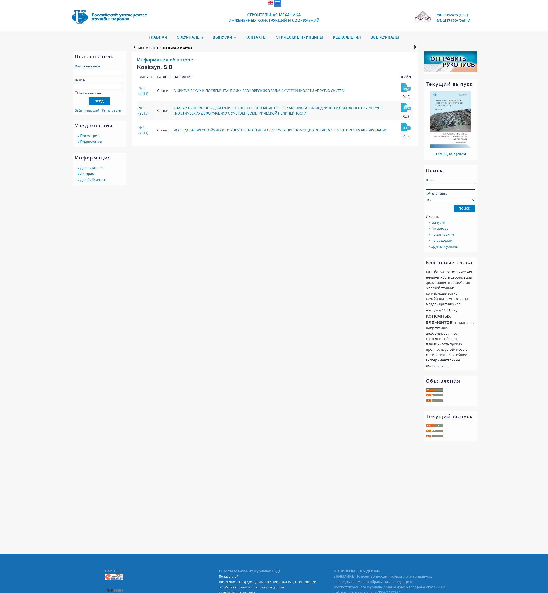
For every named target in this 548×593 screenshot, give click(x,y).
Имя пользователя (87, 66)
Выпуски (222, 37)
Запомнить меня (90, 93)
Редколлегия (347, 37)
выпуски (438, 222)
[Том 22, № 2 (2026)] (450, 146)
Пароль (80, 80)
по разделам (442, 240)
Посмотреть (90, 135)
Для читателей (92, 167)
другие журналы (445, 246)
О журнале (188, 37)
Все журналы (385, 37)
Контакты (256, 37)
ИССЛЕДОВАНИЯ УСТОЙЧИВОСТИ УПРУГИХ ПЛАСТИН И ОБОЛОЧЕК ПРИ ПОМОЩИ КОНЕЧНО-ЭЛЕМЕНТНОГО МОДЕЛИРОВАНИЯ (280, 130)
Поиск (430, 180)
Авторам (87, 173)
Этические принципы (299, 37)
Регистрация (111, 110)
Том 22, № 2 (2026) (451, 154)
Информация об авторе (177, 47)
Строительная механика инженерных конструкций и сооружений (274, 17)
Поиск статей (228, 576)
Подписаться (91, 141)
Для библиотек (92, 179)
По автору (439, 228)
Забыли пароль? (87, 110)
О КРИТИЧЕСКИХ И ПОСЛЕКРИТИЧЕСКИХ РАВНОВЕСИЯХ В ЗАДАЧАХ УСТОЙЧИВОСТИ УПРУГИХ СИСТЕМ (259, 90)
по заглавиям (442, 234)
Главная (158, 37)
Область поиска (436, 193)
